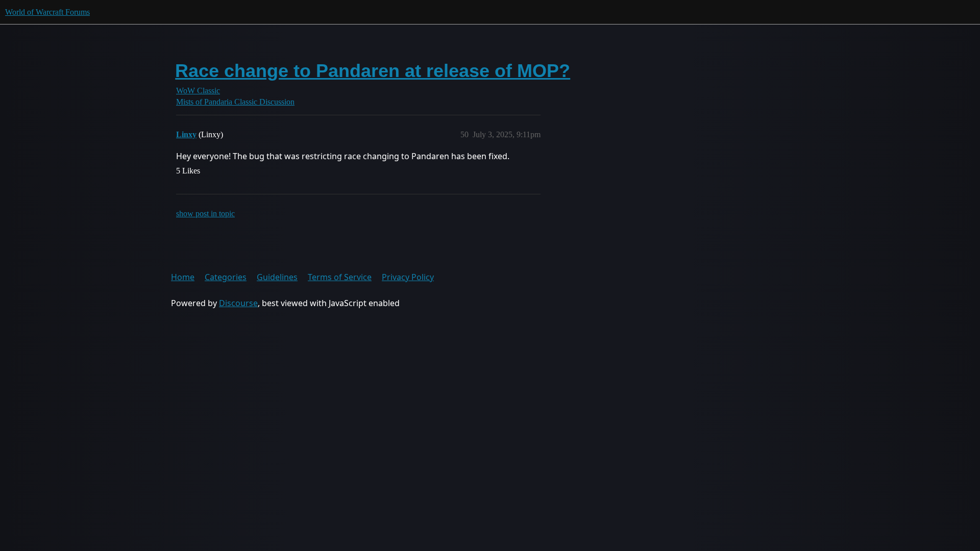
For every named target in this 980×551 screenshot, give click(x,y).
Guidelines (277, 277)
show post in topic (205, 213)
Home (182, 277)
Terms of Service (340, 277)
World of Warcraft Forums (47, 12)
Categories (226, 277)
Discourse (238, 303)
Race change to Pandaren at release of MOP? (372, 70)
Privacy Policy (408, 277)
